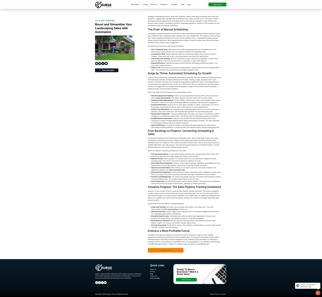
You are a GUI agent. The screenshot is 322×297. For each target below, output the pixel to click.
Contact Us (153, 276)
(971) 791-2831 (155, 278)
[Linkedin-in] (96, 282)
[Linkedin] (99, 63)
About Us (153, 269)
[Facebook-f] (99, 282)
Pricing (152, 271)
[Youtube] (106, 63)
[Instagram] (103, 63)
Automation (110, 20)
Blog (151, 274)
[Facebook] (96, 63)
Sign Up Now (165, 250)
